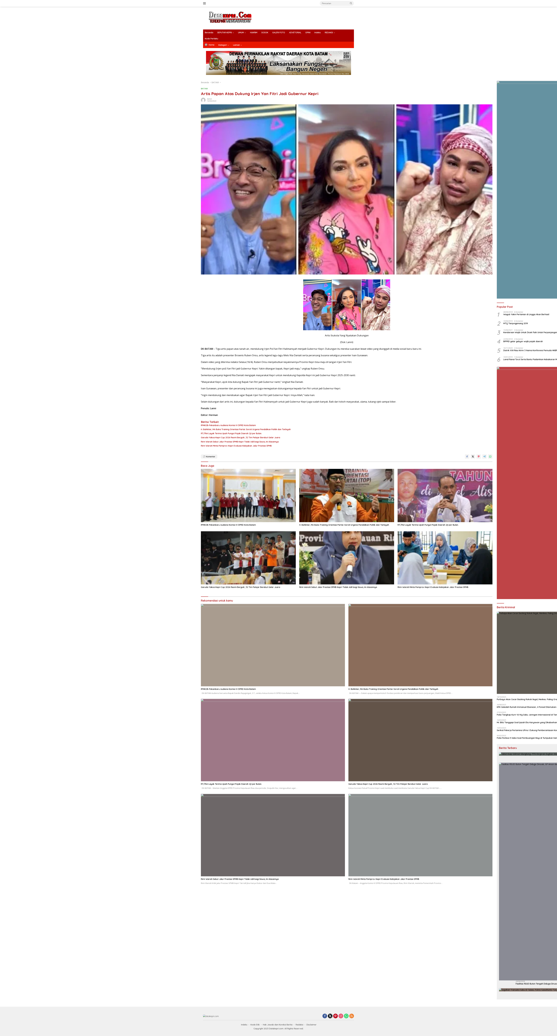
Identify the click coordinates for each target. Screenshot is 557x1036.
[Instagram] (341, 1016)
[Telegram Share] (484, 456)
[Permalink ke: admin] (203, 99)
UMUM (241, 32)
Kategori (222, 45)
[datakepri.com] (234, 17)
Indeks (317, 32)
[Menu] (205, 3)
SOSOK (264, 32)
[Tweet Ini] (473, 456)
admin (209, 99)
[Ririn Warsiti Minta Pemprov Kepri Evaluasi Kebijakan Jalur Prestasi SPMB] (445, 557)
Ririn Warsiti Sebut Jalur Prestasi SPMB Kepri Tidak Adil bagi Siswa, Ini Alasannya (240, 441)
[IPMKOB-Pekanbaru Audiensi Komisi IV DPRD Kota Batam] (248, 495)
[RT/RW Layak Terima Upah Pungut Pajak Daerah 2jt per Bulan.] (445, 495)
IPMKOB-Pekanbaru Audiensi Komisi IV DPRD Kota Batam (228, 425)
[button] (351, 3)
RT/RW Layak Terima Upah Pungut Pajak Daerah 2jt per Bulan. (231, 433)
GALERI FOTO (278, 32)
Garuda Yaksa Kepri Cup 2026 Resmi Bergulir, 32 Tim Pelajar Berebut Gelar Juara (240, 437)
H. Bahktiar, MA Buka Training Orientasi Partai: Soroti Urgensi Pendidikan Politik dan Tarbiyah (246, 429)
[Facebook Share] (467, 456)
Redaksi (299, 1024)
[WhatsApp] (346, 1016)
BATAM (204, 88)
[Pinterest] (335, 1016)
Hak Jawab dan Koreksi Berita (277, 1024)
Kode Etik (255, 1024)
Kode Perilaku (211, 38)
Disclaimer (311, 1024)
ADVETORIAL (295, 32)
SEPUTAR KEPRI (224, 32)
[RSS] (351, 1016)
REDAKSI (329, 32)
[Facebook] (324, 1016)
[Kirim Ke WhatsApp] (490, 456)
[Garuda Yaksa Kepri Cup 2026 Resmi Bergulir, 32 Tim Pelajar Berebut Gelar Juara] (248, 557)
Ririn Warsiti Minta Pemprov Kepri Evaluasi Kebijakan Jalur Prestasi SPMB (236, 445)
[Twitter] (330, 1016)
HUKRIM (253, 32)
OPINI (307, 32)
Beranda (209, 32)
